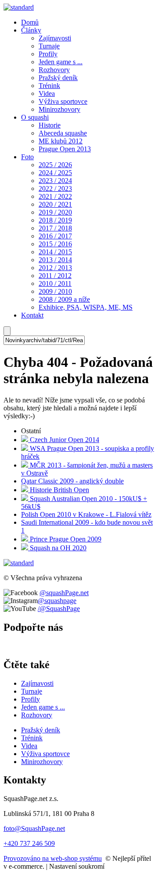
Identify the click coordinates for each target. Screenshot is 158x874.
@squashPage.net (64, 592)
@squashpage (57, 600)
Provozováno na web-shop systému (53, 858)
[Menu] (7, 331)
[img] (19, 7)
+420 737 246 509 (29, 843)
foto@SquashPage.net (34, 828)
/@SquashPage (59, 608)
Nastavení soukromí (76, 866)
